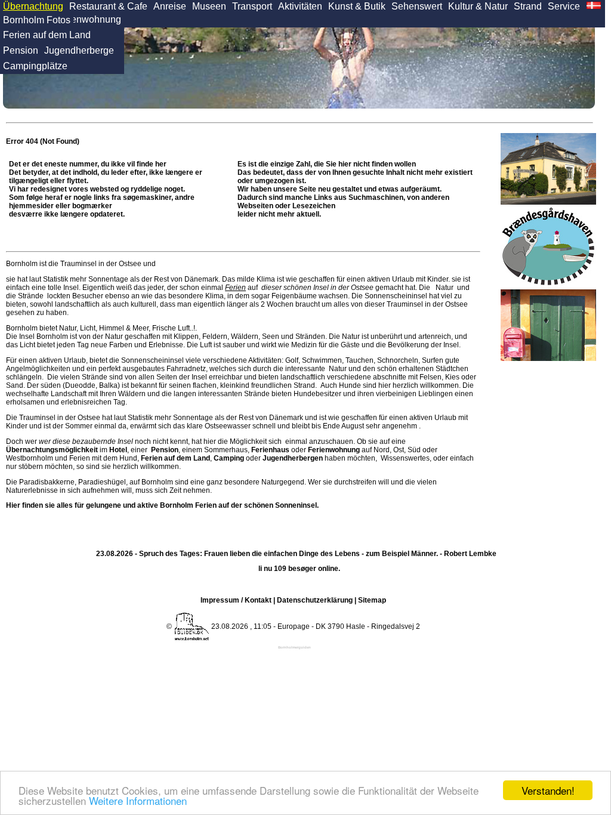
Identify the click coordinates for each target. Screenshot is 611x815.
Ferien (235, 287)
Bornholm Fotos (36, 20)
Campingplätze (35, 66)
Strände (30, 296)
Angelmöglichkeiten (38, 369)
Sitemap (372, 600)
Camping (229, 458)
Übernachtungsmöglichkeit (52, 450)
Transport (252, 6)
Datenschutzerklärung (315, 600)
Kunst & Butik (356, 6)
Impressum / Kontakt (235, 600)
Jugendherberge (79, 50)
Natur (444, 287)
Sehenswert (416, 6)
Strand (528, 6)
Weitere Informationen (138, 800)
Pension (20, 50)
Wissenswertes (405, 458)
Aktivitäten (300, 6)
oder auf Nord (320, 450)
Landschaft (69, 394)
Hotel (118, 450)
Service (564, 6)
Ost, (399, 450)
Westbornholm (29, 458)
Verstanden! (548, 790)
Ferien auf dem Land (47, 35)
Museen (209, 6)
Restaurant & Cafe (108, 6)
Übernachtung (33, 6)
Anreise (169, 6)
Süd (414, 450)
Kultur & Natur (478, 6)
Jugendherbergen (293, 458)
